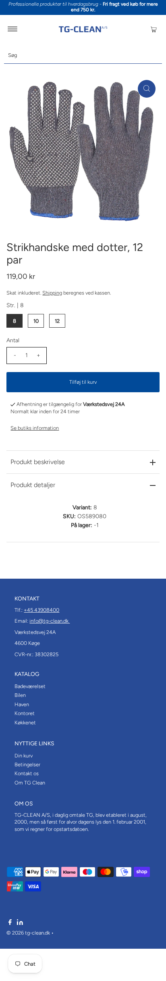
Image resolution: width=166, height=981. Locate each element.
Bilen (20, 695)
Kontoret (25, 713)
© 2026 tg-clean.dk (28, 933)
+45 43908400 (41, 610)
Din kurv (24, 756)
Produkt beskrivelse (37, 462)
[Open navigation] (12, 29)
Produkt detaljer (32, 485)
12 (57, 321)
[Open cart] (154, 29)
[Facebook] (10, 923)
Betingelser (27, 764)
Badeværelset (30, 686)
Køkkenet (25, 723)
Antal (12, 340)
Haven (22, 704)
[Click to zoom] (147, 89)
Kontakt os (27, 773)
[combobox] (83, 55)
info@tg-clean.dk (49, 621)
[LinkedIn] (20, 923)
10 (36, 321)
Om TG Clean (30, 783)
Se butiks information (34, 428)
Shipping (52, 293)
